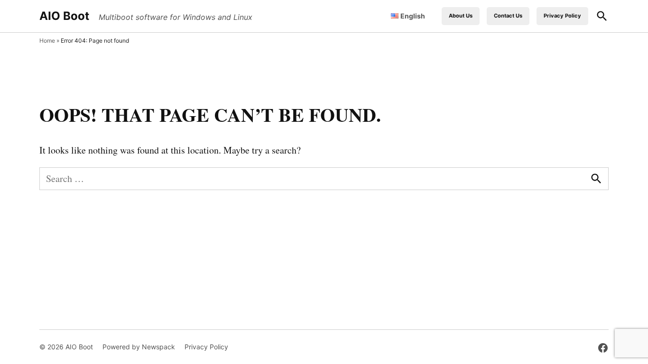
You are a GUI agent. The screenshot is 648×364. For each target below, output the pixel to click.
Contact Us (508, 15)
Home (47, 40)
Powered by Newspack (138, 347)
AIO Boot (64, 16)
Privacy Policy (562, 15)
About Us (460, 15)
